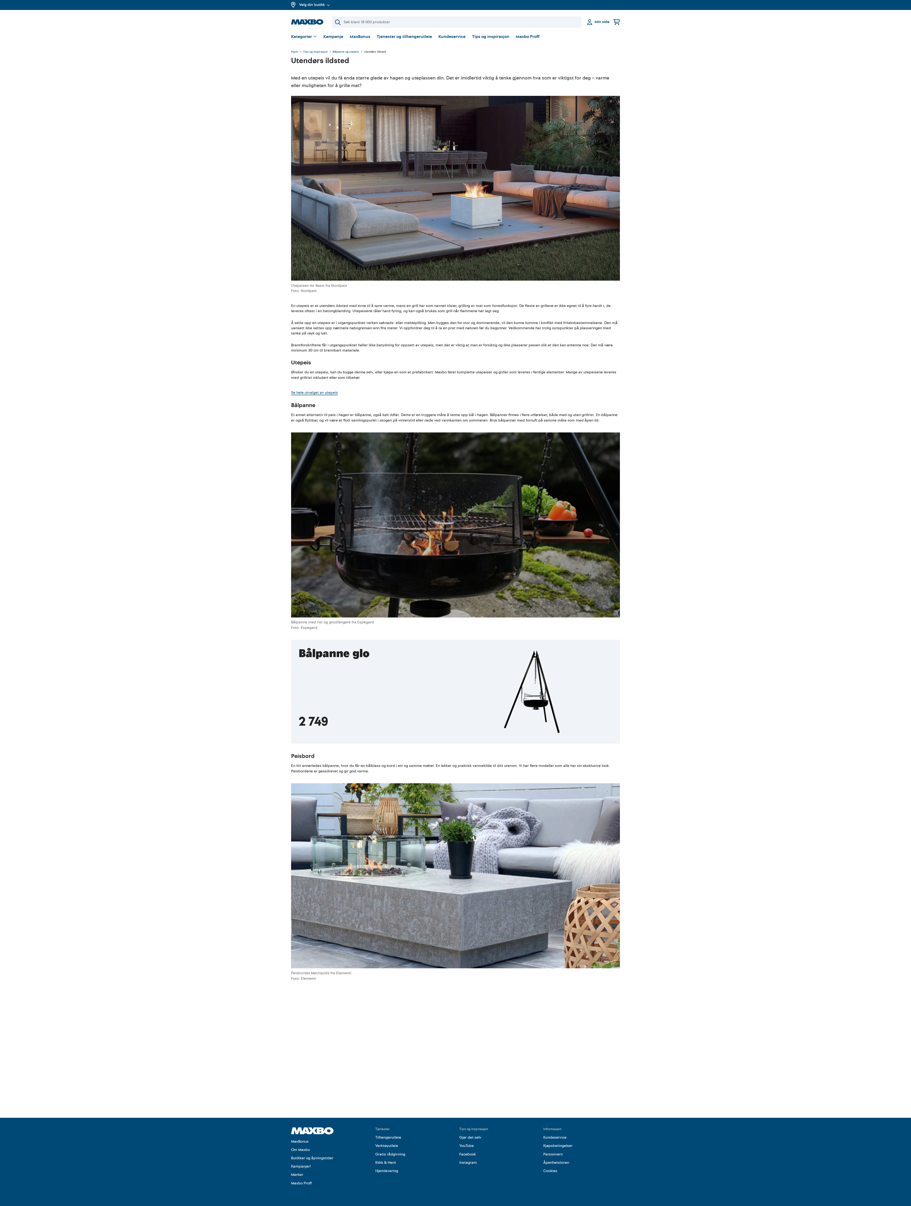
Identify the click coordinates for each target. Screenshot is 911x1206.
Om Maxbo (300, 1149)
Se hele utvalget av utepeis (314, 392)
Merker (297, 1174)
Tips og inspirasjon (490, 37)
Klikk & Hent (385, 1162)
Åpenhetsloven (556, 1162)
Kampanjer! (301, 1166)
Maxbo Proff (527, 37)
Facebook (467, 1154)
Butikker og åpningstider (312, 1158)
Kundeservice (451, 37)
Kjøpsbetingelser (557, 1145)
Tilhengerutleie (388, 1137)
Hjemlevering (386, 1171)
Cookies (550, 1171)
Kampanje (333, 37)
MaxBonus (360, 37)
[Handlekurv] (616, 22)
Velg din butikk (312, 4)
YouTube (466, 1145)
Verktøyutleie (386, 1145)
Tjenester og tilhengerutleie (404, 37)
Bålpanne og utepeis (346, 52)
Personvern (553, 1154)
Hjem (294, 52)
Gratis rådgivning (390, 1154)
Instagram (468, 1162)
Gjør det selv (470, 1137)
